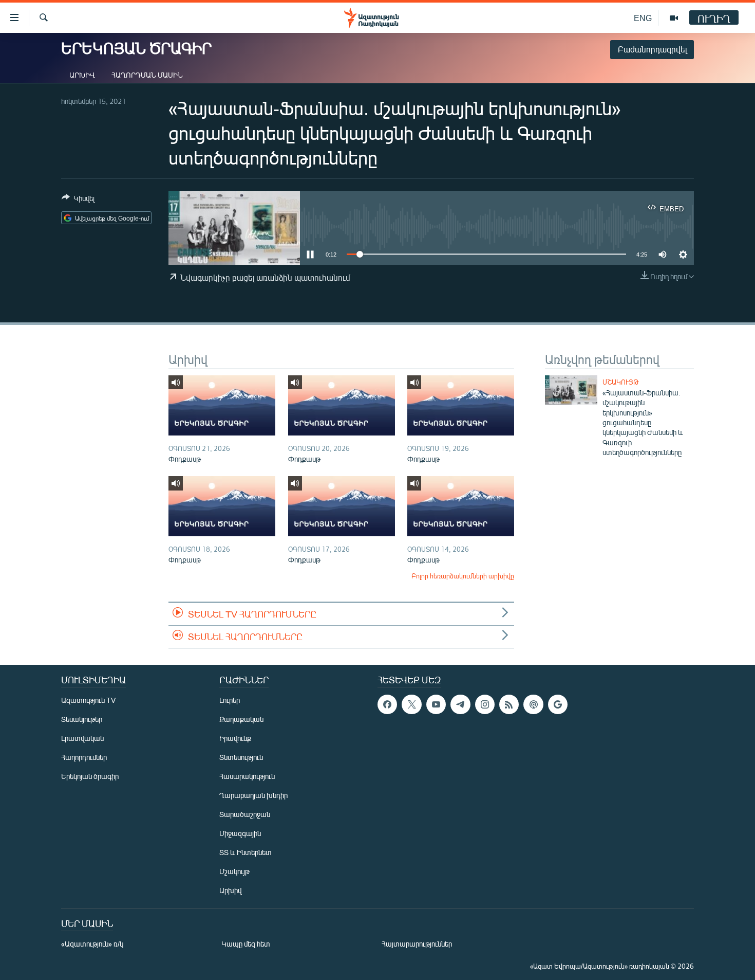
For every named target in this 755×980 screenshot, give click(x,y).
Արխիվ (82, 74)
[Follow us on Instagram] (485, 704)
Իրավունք (235, 738)
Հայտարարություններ (417, 943)
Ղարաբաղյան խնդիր (253, 795)
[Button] (78, 200)
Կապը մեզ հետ (245, 943)
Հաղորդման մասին (147, 74)
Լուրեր (229, 700)
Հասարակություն (247, 776)
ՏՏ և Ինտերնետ (245, 852)
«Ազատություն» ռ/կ (92, 943)
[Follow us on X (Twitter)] (411, 704)
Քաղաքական (241, 719)
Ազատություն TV (88, 700)
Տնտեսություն (241, 757)
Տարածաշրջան (244, 814)
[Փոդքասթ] (221, 405)
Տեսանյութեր (81, 719)
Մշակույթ (620, 382)
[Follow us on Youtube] (436, 704)
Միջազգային (240, 833)
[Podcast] (533, 704)
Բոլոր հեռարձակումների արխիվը (462, 576)
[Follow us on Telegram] (460, 704)
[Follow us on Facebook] (387, 704)
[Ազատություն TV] (673, 18)
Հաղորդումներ (84, 757)
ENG (643, 18)
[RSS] (509, 704)
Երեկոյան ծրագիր (90, 776)
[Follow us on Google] (558, 704)
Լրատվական (82, 738)
